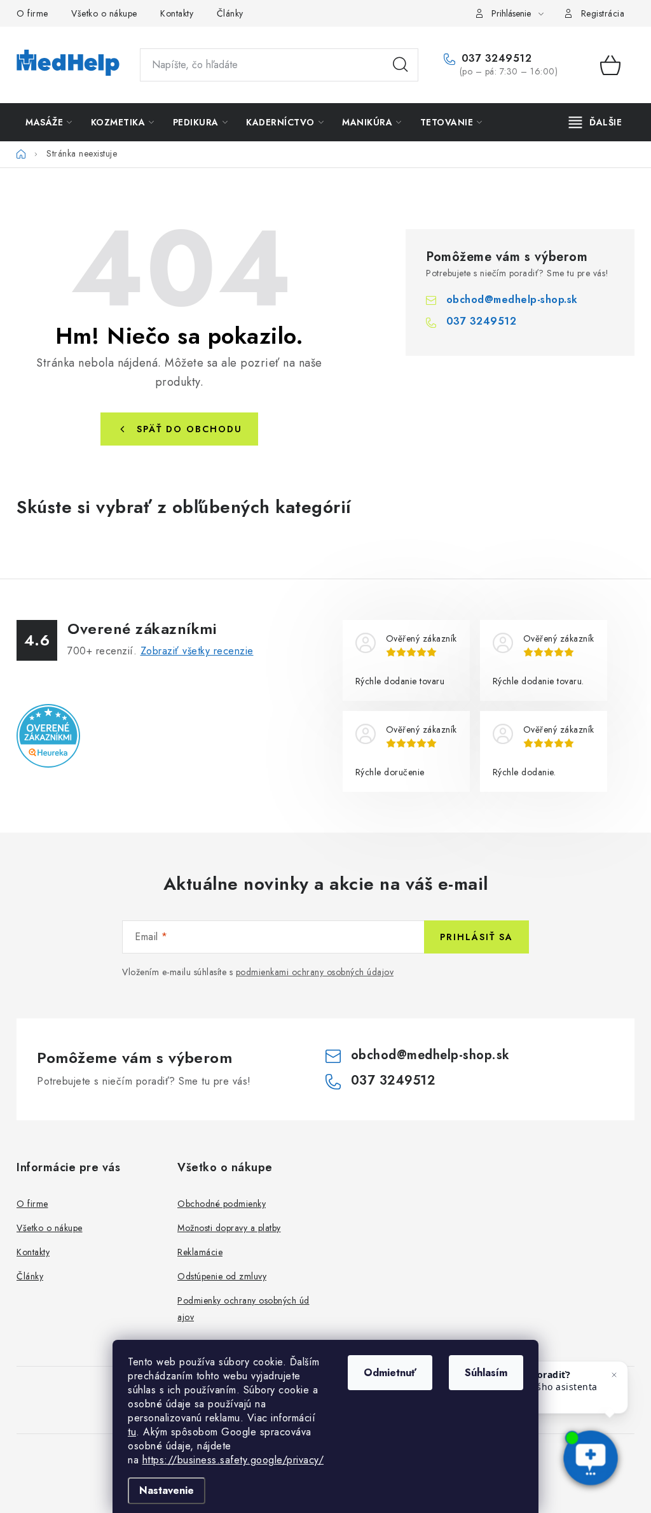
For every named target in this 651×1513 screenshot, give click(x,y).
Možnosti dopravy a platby (229, 1227)
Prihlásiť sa (476, 937)
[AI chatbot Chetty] (591, 1459)
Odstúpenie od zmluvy (221, 1276)
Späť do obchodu (189, 429)
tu (132, 1432)
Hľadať (400, 64)
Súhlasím (486, 1372)
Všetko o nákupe (104, 13)
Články (230, 13)
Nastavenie (166, 1490)
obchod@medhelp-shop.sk (512, 299)
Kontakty (176, 13)
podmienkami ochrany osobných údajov (315, 972)
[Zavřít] (614, 1375)
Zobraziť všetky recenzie (197, 651)
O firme (32, 13)
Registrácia (603, 13)
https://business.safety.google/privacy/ (233, 1460)
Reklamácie (200, 1252)
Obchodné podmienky (221, 1203)
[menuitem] (49, 122)
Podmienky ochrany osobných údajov (243, 1308)
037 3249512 (494, 58)
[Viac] (595, 122)
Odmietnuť (390, 1372)
